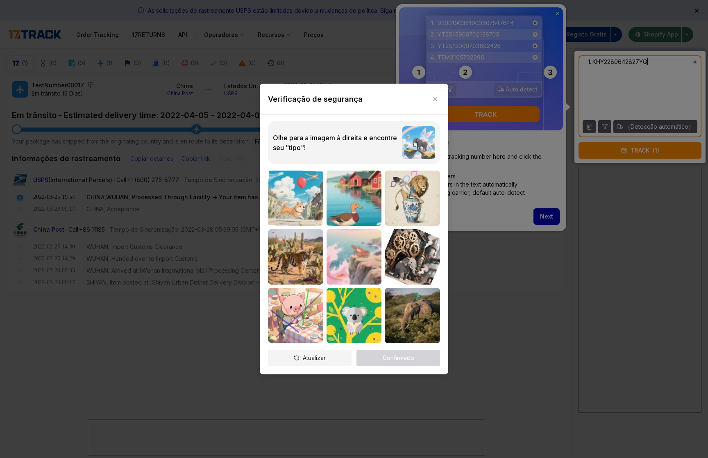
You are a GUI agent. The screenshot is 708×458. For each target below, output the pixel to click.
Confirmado (398, 357)
